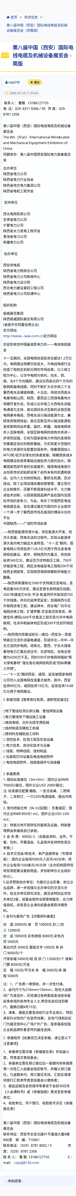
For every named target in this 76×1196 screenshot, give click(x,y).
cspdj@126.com (26, 1162)
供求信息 (31, 17)
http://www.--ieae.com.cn (23, 336)
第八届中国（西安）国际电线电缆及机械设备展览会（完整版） (37, 28)
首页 (13, 17)
